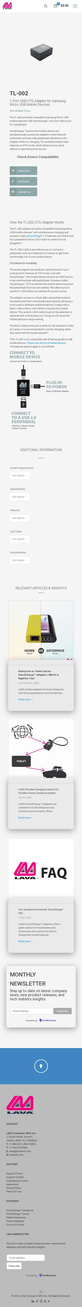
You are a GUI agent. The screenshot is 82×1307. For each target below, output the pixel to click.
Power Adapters (15, 1221)
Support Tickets (15, 1177)
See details (18, 475)
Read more (24, 699)
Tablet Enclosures (16, 1217)
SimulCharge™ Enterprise (19, 1210)
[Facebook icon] (37, 1301)
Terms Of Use (13, 1191)
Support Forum (14, 1173)
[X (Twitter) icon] (45, 1301)
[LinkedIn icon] (33, 1301)
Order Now (24, 170)
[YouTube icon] (49, 1301)
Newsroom (12, 1184)
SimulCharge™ (35, 236)
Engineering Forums (17, 1180)
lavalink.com (16, 1154)
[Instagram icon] (41, 1301)
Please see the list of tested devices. (47, 343)
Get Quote (23, 181)
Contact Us (24, 192)
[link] (41, 632)
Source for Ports (15, 1224)
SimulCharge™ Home (17, 1213)
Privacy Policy (13, 1188)
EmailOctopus (49, 1021)
